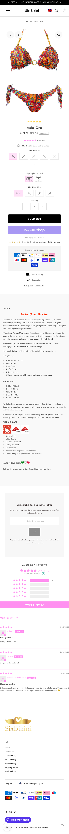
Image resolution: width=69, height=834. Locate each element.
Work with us (10, 771)
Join (34, 531)
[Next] (18, 35)
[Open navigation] (8, 10)
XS (13, 156)
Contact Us (9, 751)
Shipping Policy (11, 767)
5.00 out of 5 (43, 571)
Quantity (34, 200)
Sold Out (34, 219)
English (9, 783)
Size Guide (46, 404)
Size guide (28, 285)
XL (54, 156)
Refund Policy (10, 759)
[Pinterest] (14, 813)
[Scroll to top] (62, 825)
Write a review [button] (34, 605)
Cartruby (44, 827)
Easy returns (37, 280)
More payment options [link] (34, 237)
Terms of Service (11, 755)
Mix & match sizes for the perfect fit (37, 145)
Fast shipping (37, 274)
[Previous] (10, 35)
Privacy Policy (10, 763)
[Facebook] (6, 813)
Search (8, 747)
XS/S (18, 193)
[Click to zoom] (58, 35)
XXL (33, 164)
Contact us (39, 285)
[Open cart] (62, 10)
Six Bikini (32, 10)
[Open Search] (56, 10)
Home (29, 21)
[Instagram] (10, 813)
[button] (30, 140)
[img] (6, 627)
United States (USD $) (32, 783)
